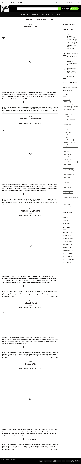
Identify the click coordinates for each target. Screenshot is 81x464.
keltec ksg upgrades (68, 192)
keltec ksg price (24, 110)
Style (64, 220)
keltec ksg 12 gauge (23, 107)
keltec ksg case (9, 110)
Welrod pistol (67, 204)
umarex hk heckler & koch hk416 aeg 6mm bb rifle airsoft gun (71, 200)
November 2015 (67, 250)
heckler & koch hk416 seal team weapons (71, 145)
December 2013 (67, 259)
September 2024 (67, 244)
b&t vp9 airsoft (67, 101)
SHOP (28, 14)
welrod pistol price (68, 206)
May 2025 (66, 235)
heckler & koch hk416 (68, 139)
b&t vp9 (75, 99)
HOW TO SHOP (36, 14)
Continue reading (30, 101)
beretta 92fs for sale (68, 122)
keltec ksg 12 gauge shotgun (34, 107)
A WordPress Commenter (70, 87)
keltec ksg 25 (52, 107)
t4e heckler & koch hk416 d (69, 195)
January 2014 (66, 256)
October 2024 (67, 241)
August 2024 (66, 247)
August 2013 (66, 263)
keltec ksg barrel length (69, 174)
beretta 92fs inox (67, 129)
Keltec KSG (30, 364)
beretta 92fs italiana (68, 132)
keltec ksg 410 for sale (11, 108)
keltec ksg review (32, 110)
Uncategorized (67, 223)
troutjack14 (38, 31)
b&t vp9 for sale (67, 106)
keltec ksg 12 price (45, 107)
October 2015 (67, 253)
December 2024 (67, 238)
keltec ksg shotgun (40, 110)
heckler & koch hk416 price (69, 142)
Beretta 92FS (71, 76)
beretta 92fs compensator (69, 119)
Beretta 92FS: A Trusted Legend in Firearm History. (72, 63)
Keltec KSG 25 (30, 26)
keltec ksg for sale (16, 110)
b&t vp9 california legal (69, 104)
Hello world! (68, 90)
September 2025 (67, 232)
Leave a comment (54, 112)
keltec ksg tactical (48, 110)
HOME (23, 14)
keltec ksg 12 (16, 107)
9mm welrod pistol (68, 99)
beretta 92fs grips (67, 124)
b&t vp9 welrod (67, 111)
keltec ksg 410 (74, 161)
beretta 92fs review (68, 137)
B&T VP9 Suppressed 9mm (70, 109)
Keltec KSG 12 (30, 303)
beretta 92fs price (67, 134)
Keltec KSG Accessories (30, 118)
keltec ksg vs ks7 (10, 112)
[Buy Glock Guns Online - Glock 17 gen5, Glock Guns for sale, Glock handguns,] (7, 8)
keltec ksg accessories (43, 108)
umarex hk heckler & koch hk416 (71, 197)
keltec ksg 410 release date (22, 108)
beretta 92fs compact (68, 116)
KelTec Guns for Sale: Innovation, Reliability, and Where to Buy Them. (72, 71)
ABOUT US (57, 14)
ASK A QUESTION (47, 14)
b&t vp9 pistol (75, 106)
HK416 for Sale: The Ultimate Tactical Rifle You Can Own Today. (72, 56)
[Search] (59, 8)
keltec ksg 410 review (33, 108)
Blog (30, 24)
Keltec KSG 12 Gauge (30, 211)
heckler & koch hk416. (68, 149)
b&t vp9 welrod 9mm (68, 114)
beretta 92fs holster (68, 127)
